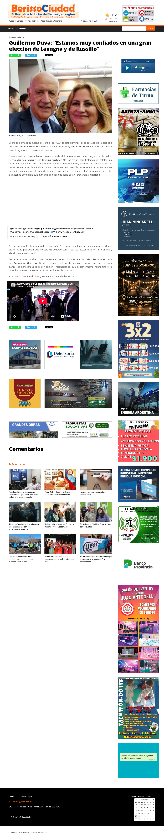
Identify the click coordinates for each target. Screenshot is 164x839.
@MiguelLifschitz (45, 228)
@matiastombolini (63, 228)
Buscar (150, 28)
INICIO (11, 29)
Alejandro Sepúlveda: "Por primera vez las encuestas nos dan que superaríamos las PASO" (24, 527)
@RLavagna (16, 228)
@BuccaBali (29, 228)
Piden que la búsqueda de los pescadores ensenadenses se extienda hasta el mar (21, 559)
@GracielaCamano (83, 228)
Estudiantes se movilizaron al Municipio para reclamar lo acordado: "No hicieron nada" (96, 559)
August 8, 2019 (59, 236)
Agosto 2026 (145, 800)
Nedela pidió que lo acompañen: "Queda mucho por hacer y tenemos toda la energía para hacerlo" (23, 494)
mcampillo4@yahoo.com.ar (20, 802)
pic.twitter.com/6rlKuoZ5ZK (70, 232)
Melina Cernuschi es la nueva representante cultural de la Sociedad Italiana (59, 559)
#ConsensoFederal (40, 232)
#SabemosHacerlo (20, 232)
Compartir (15, 55)
